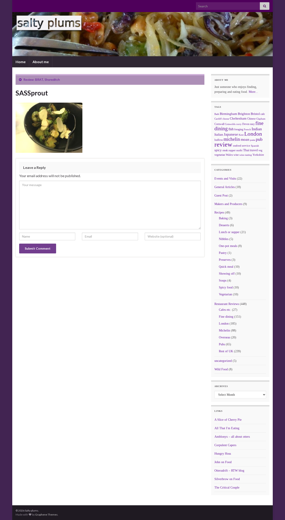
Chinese (251, 118)
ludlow (218, 139)
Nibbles (223, 239)
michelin (232, 139)
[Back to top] (275, 510)
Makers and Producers (228, 204)
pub (259, 139)
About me (41, 62)
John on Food (223, 462)
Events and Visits (225, 178)
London (253, 134)
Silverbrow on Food (227, 479)
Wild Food (221, 369)
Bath (216, 114)
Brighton (244, 114)
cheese (225, 119)
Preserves (225, 259)
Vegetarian (225, 294)
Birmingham (228, 114)
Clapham (260, 118)
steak (225, 150)
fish (231, 129)
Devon (245, 124)
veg (260, 150)
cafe (263, 114)
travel (254, 150)
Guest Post (221, 195)
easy (252, 124)
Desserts (224, 225)
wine (236, 154)
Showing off (227, 273)
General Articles (224, 187)
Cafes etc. (225, 309)
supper (232, 150)
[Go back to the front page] (142, 34)
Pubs (222, 344)
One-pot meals (228, 246)
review (223, 144)
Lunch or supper (229, 232)
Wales (229, 154)
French (247, 129)
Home (21, 62)
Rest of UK (226, 351)
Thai (246, 150)
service (246, 145)
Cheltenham (238, 118)
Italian (218, 134)
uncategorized (223, 361)
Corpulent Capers (225, 445)
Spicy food (226, 287)
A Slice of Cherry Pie (228, 419)
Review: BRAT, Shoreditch (41, 79)
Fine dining (226, 316)
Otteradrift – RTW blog (229, 470)
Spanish (255, 145)
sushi (239, 150)
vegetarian (219, 154)
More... (253, 91)
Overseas (224, 337)
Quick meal (226, 266)
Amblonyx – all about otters (232, 436)
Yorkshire (258, 154)
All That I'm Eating (226, 428)
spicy (218, 150)
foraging (238, 129)
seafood (237, 145)
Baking (223, 218)
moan (245, 139)
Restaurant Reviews (226, 304)
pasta (252, 140)
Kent (241, 134)
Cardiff (218, 119)
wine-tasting (245, 155)
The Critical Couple (226, 487)
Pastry (223, 253)
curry (239, 124)
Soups (222, 280)
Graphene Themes (46, 514)
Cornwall (219, 124)
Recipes (219, 212)
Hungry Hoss (222, 453)
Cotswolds (230, 124)
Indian (257, 129)
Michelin (224, 330)
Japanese (231, 134)
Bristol (255, 114)
